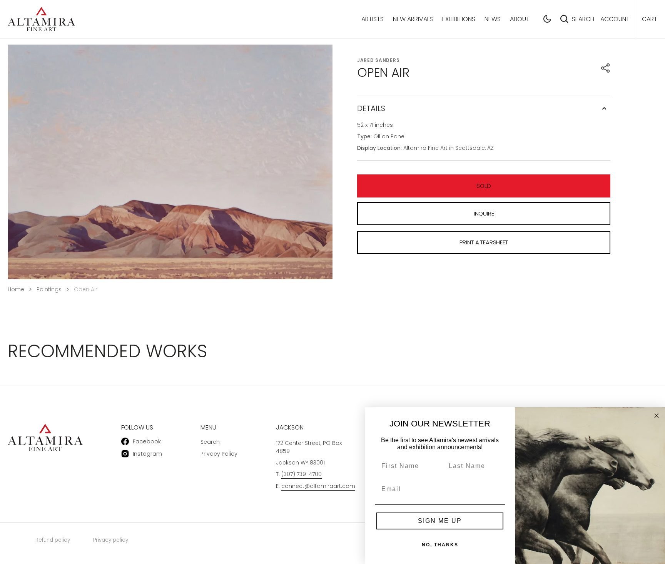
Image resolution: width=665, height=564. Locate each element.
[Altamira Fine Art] (41, 19)
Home (16, 289)
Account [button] (615, 19)
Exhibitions (458, 19)
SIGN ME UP (440, 521)
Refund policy (52, 540)
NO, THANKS (440, 544)
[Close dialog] (656, 415)
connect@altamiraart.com (318, 486)
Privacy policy (110, 540)
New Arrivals (413, 19)
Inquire (484, 213)
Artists (372, 19)
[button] (547, 19)
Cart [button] (649, 19)
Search (583, 19)
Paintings (49, 289)
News (493, 19)
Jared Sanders (378, 60)
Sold (483, 186)
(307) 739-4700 (301, 474)
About (520, 19)
